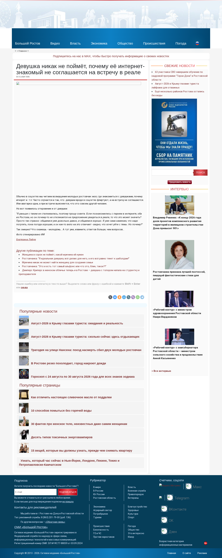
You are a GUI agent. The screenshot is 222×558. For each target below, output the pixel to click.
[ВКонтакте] (115, 297)
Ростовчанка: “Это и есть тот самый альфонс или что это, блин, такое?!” (64, 266)
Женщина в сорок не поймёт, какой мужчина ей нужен (53, 254)
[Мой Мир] (124, 297)
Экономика (99, 43)
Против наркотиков (103, 537)
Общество (125, 43)
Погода (181, 43)
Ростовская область (104, 498)
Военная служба (137, 490)
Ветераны (133, 498)
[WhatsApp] (138, 297)
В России (98, 490)
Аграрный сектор (102, 510)
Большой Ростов (27, 43)
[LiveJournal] (129, 297)
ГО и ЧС (97, 533)
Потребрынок (100, 514)
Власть (75, 43)
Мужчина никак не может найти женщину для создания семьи (57, 262)
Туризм (97, 517)
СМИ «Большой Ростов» (31, 527)
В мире (97, 487)
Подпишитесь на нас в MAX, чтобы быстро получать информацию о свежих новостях (111, 56)
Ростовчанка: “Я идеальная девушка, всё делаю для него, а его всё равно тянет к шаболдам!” (75, 258)
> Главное (22, 51)
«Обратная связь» (55, 522)
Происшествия (154, 43)
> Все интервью (161, 371)
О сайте (187, 553)
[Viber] (133, 297)
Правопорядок (136, 494)
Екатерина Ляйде (26, 239)
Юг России (99, 494)
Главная (171, 553)
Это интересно (136, 533)
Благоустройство (137, 506)
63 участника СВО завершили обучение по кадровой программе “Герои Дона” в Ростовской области (180, 76)
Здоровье (133, 510)
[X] (110, 297)
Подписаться (67, 492)
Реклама (202, 553)
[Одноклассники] (119, 297)
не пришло (68, 501)
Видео (55, 43)
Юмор (131, 537)
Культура (133, 514)
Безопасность (101, 529)
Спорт (131, 517)
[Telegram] (142, 297)
